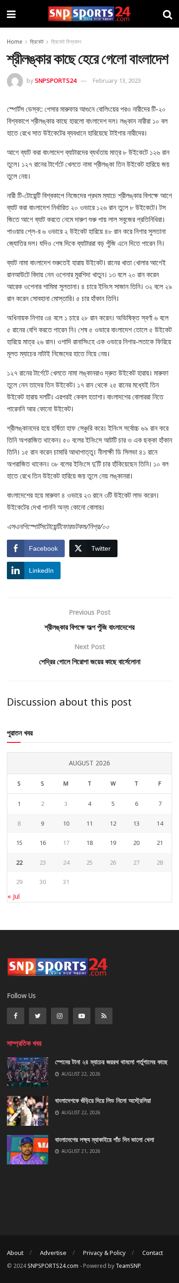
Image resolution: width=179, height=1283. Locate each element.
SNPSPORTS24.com (53, 1266)
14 (160, 823)
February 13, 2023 (117, 80)
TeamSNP (128, 1266)
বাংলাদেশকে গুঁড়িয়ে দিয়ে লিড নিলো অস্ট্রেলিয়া (103, 1100)
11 (89, 823)
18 (89, 842)
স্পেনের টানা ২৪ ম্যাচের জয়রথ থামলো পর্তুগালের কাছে (111, 1061)
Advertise (53, 1253)
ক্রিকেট (37, 42)
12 (113, 823)
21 (160, 842)
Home (14, 42)
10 (66, 823)
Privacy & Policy (104, 1253)
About (15, 1253)
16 (42, 842)
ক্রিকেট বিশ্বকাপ (66, 42)
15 (19, 842)
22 (19, 862)
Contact (152, 1253)
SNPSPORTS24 (55, 80)
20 (136, 842)
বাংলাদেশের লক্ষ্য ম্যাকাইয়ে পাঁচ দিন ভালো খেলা (104, 1139)
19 (113, 842)
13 (136, 823)
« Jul (13, 896)
